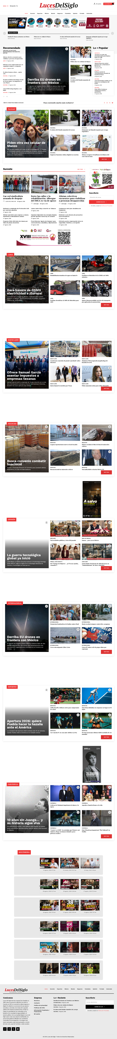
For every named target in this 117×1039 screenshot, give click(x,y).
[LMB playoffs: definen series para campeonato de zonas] (65, 696)
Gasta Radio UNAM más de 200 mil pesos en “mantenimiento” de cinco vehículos (95, 564)
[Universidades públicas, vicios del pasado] (65, 528)
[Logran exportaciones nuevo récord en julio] (65, 433)
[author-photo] (4, 201)
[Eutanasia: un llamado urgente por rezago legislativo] (97, 118)
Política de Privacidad (106, 205)
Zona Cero (85, 561)
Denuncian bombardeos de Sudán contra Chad (64, 624)
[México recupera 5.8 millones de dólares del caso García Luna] (97, 143)
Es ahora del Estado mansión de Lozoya (70, 36)
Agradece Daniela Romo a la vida (92, 805)
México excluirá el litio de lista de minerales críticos (95, 445)
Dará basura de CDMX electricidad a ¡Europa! (24, 291)
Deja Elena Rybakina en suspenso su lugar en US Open (97, 708)
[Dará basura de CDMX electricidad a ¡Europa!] (27, 279)
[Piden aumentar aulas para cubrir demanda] (97, 374)
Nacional (5, 75)
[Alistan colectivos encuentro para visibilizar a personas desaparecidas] (72, 184)
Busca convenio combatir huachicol (26, 462)
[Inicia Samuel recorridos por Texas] (65, 374)
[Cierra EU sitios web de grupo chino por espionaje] (97, 635)
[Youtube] (112, 103)
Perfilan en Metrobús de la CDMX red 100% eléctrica (95, 276)
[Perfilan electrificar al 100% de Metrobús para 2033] (65, 288)
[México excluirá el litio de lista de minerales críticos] (97, 433)
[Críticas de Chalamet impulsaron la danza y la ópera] (65, 793)
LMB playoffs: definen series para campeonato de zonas (64, 708)
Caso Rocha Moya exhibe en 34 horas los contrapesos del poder (103, 82)
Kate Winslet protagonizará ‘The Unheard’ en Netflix (96, 831)
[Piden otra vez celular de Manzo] (81, 52)
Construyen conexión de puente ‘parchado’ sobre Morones (65, 361)
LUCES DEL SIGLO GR (10, 201)
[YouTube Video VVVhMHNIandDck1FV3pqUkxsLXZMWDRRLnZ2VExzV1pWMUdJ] (69, 947)
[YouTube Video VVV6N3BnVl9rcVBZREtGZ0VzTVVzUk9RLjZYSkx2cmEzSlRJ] (49, 926)
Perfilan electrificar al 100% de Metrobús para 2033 (64, 301)
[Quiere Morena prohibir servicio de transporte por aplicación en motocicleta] (97, 288)
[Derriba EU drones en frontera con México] (47, 70)
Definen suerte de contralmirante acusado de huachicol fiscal (102, 73)
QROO (4, 60)
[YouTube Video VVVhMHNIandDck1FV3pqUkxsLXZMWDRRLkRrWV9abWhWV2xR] (49, 947)
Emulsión (53, 538)
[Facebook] (104, 103)
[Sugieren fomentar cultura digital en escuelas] (65, 143)
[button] (14, 6)
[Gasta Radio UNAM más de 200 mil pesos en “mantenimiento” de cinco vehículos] (97, 552)
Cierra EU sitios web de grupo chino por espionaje (94, 648)
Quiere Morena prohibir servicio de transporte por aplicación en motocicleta (96, 301)
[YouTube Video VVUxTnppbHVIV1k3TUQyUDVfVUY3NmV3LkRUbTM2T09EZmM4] (90, 968)
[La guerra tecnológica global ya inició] (27, 544)
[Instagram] (107, 103)
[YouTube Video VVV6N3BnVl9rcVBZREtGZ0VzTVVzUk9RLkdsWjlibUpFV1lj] (69, 926)
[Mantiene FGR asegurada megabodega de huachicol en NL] (97, 349)
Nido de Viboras (86, 538)
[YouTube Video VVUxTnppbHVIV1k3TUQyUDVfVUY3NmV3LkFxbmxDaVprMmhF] (69, 968)
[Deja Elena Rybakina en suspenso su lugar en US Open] (97, 696)
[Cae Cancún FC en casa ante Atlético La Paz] (65, 721)
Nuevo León (98, 61)
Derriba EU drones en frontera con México (18, 36)
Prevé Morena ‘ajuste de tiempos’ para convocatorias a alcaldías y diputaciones (44, 221)
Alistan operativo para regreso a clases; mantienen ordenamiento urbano (16, 215)
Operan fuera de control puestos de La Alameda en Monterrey (102, 65)
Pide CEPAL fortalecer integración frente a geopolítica (101, 91)
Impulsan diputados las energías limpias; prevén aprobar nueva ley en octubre (44, 215)
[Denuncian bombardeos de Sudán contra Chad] (65, 612)
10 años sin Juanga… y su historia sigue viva (25, 821)
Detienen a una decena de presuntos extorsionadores (71, 215)
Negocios (53, 442)
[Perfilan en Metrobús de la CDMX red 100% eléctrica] (97, 263)
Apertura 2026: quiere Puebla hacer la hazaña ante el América (25, 724)
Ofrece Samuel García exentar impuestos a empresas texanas (24, 375)
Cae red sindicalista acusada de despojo (13, 197)
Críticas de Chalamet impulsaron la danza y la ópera (64, 806)
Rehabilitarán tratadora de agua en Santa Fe (63, 275)
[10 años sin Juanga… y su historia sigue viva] (27, 809)
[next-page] (112, 33)
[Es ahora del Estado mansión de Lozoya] (81, 70)
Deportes (97, 53)
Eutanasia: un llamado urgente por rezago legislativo (97, 37)
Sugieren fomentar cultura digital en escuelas (64, 155)
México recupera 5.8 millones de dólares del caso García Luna (95, 155)
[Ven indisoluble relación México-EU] (97, 457)
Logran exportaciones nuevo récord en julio (63, 444)
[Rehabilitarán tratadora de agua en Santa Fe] (65, 263)
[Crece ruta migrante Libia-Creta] (65, 635)
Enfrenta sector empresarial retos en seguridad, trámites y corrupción (13, 65)
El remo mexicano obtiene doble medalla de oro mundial (97, 733)
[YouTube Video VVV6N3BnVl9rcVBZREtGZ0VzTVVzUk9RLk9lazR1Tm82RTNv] (90, 926)
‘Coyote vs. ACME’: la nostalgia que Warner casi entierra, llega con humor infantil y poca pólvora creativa (65, 831)
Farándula (53, 803)
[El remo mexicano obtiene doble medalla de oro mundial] (97, 721)
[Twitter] (110, 103)
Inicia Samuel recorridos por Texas (61, 386)
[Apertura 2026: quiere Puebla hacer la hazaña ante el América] (27, 712)
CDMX (51, 273)
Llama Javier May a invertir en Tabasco (43, 208)
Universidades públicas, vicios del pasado (63, 540)
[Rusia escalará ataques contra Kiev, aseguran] (97, 612)
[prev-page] (4, 33)
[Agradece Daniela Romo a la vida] (97, 793)
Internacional (54, 622)
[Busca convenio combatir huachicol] (27, 448)
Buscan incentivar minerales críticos (61, 469)
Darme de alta (100, 202)
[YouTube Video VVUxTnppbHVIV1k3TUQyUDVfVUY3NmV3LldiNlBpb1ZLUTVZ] (49, 968)
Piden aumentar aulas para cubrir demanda (95, 386)
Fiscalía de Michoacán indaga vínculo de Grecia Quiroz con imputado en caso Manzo (13, 81)
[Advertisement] (58, 325)
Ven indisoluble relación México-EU (93, 469)
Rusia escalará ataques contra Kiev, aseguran (96, 624)
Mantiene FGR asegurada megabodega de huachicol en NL (95, 361)
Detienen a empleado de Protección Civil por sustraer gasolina (16, 209)
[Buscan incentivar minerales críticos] (65, 457)
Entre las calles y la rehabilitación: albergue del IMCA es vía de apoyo (43, 198)
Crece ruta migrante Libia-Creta (60, 647)
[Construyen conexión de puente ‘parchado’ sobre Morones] (65, 349)
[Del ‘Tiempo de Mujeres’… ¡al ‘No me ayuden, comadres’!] (65, 552)
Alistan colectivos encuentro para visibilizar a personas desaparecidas (13, 57)
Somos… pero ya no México (90, 540)
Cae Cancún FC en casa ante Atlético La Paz (63, 732)
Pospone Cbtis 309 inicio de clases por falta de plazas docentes (15, 221)
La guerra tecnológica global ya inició (24, 556)
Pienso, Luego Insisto (56, 561)
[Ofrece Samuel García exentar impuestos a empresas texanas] (27, 365)
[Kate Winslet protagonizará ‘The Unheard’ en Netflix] (97, 818)
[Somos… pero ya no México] (97, 528)
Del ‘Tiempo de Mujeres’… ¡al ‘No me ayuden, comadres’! (64, 564)
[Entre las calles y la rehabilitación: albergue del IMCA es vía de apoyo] (44, 184)
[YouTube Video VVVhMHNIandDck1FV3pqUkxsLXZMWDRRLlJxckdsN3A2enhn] (90, 947)
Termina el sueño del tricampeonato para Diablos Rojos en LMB (102, 56)
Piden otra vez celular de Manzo (42, 36)
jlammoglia (36, 203)
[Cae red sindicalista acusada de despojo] (16, 184)
